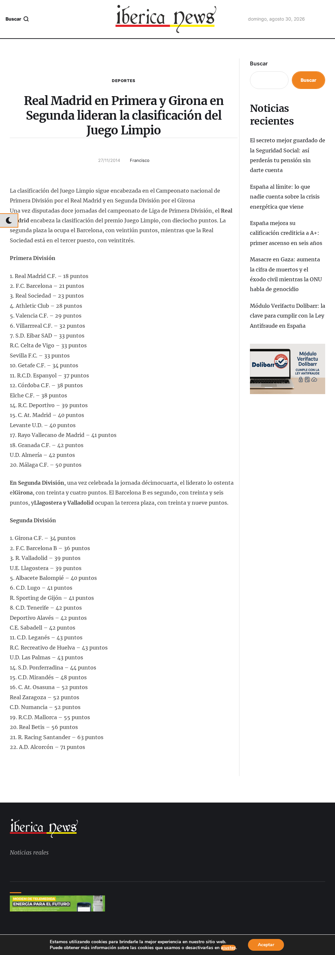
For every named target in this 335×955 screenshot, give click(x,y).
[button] (17, 19)
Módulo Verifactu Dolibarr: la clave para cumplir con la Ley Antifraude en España (287, 316)
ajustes (228, 948)
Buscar (259, 63)
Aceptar (266, 945)
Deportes (123, 80)
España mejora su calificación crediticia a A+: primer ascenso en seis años (286, 233)
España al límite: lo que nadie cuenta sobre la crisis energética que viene (285, 196)
